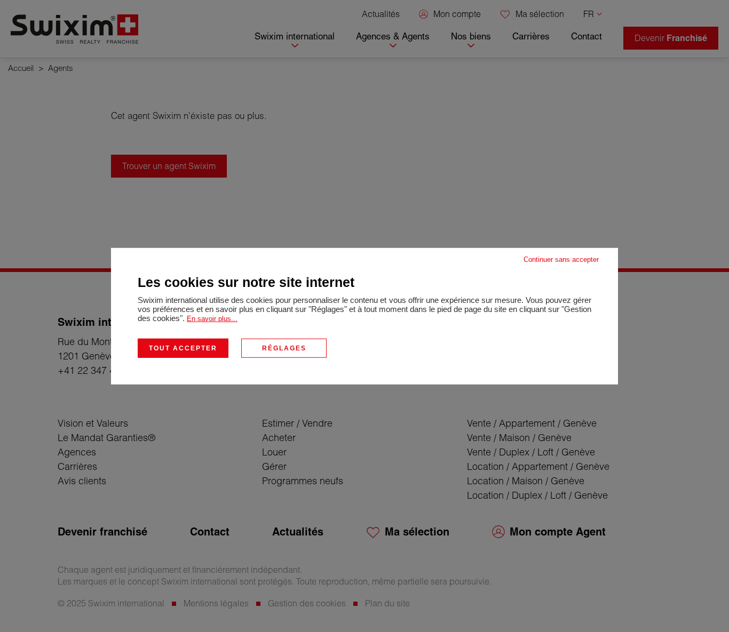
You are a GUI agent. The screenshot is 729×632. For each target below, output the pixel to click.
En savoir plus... (212, 318)
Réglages (284, 347)
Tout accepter (183, 347)
